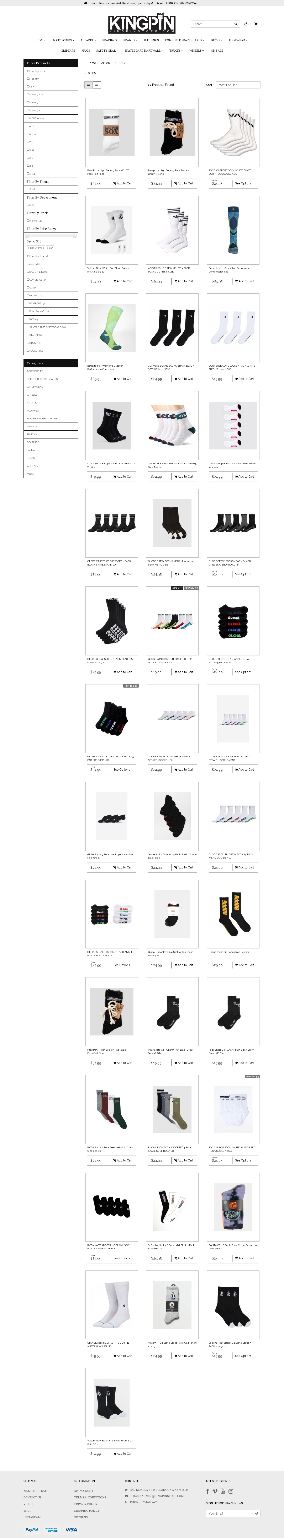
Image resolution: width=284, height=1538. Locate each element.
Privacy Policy (86, 1504)
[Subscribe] (256, 1513)
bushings (151, 40)
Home (40, 40)
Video (28, 1504)
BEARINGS (109, 40)
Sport (32, 189)
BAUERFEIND (38, 271)
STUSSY (35, 343)
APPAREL (87, 40)
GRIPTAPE (68, 50)
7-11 (31, 141)
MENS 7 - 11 (36, 110)
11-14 (32, 173)
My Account (83, 1491)
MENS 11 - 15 (36, 118)
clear (50, 247)
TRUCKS (175, 50)
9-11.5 (32, 134)
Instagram (32, 1517)
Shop (27, 1511)
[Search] (236, 24)
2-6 (31, 165)
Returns (81, 1517)
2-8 (31, 157)
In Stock (36, 220)
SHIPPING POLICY (86, 1511)
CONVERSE (37, 279)
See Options (243, 183)
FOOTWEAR (237, 40)
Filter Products (38, 63)
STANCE (35, 335)
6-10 (32, 149)
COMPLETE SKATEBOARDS (184, 40)
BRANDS (129, 40)
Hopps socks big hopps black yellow (229, 952)
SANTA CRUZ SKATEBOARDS (47, 327)
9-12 (31, 126)
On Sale (217, 50)
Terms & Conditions (90, 1497)
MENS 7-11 (35, 102)
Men (32, 204)
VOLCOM (36, 350)
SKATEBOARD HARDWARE (143, 50)
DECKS (216, 40)
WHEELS (195, 50)
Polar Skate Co (39, 311)
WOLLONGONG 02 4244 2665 (178, 3)
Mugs (85, 50)
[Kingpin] (142, 19)
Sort (209, 85)
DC (32, 287)
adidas (34, 264)
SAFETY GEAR (106, 50)
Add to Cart (124, 183)
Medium (34, 78)
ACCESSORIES (62, 40)
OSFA (32, 86)
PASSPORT (36, 303)
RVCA (34, 319)
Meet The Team (35, 1491)
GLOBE (35, 295)
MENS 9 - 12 (36, 94)
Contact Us (32, 1497)
